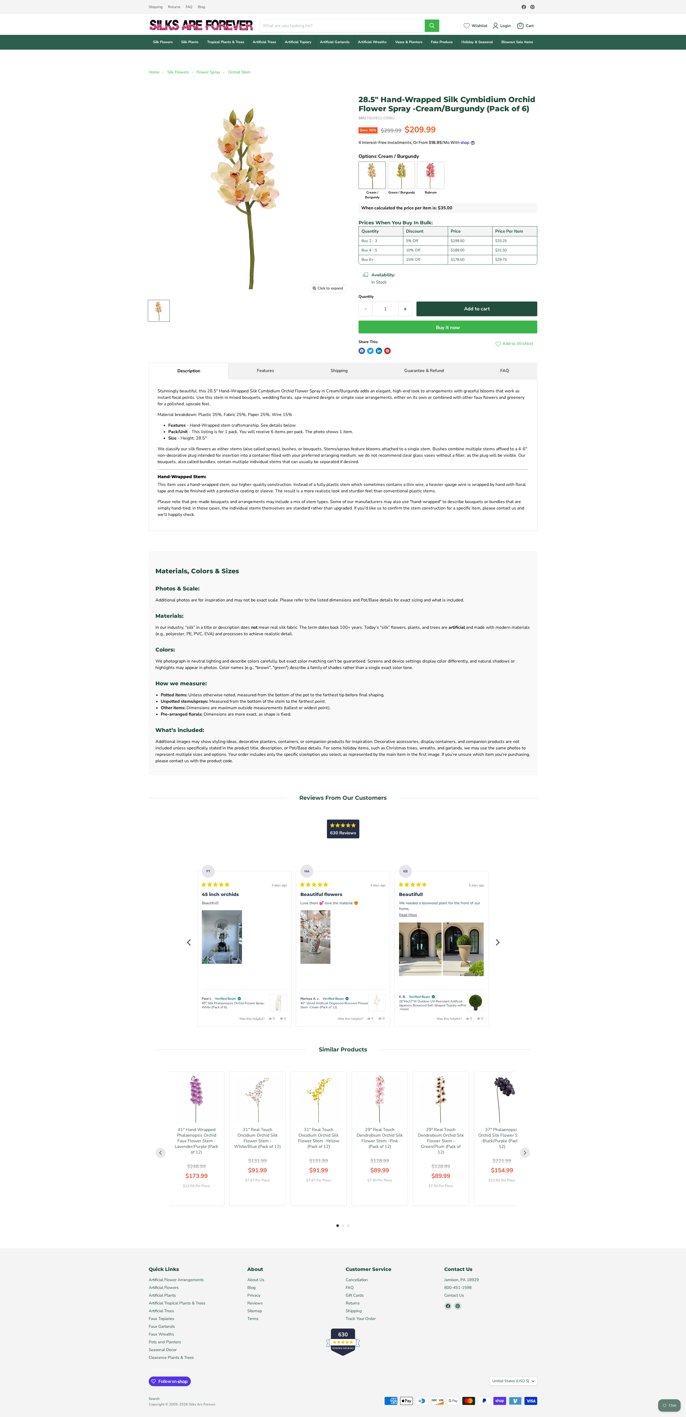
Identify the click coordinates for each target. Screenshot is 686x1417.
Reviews (255, 1303)
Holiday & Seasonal (477, 42)
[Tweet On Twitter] (370, 351)
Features (265, 371)
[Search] (432, 26)
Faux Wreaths (161, 1334)
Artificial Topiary (298, 42)
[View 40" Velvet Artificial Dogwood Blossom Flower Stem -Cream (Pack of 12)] (377, 1002)
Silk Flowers (163, 42)
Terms (252, 1318)
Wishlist (479, 25)
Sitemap (254, 1311)
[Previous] (188, 942)
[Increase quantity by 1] (405, 309)
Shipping (156, 7)
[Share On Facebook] (362, 351)
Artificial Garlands (334, 42)
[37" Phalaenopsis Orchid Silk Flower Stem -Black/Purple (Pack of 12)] (501, 1099)
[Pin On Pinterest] (387, 351)
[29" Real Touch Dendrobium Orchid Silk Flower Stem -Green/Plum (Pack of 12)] (440, 1099)
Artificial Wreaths (372, 42)
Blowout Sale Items (517, 42)
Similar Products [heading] (343, 1049)
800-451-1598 (458, 1287)
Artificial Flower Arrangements (176, 1279)
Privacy (253, 1295)
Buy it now (448, 327)
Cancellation (357, 1279)
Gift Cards (355, 1295)
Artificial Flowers (163, 1287)
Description (188, 371)
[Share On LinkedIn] (379, 351)
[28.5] (158, 310)
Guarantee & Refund (424, 371)
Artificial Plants (162, 1295)
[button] (222, 937)
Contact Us (454, 1295)
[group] (196, 1138)
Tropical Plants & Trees (225, 42)
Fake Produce (442, 42)
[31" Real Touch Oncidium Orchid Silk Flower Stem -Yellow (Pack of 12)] (318, 1099)
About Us (255, 1279)
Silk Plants (189, 42)
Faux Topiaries (161, 1318)
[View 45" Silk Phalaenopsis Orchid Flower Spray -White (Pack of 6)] (278, 1002)
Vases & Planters (408, 42)
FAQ (189, 7)
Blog (201, 7)
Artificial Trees (264, 42)
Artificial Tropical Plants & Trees (177, 1303)
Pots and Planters (165, 1342)
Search (154, 1398)
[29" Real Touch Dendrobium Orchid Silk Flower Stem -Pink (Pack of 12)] (379, 1099)
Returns (174, 7)
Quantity (366, 297)
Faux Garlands (162, 1326)
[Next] (497, 942)
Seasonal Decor (163, 1349)
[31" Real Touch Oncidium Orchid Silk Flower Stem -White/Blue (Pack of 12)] (257, 1099)
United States (510, 1380)
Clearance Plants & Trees (171, 1357)
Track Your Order (361, 1318)
